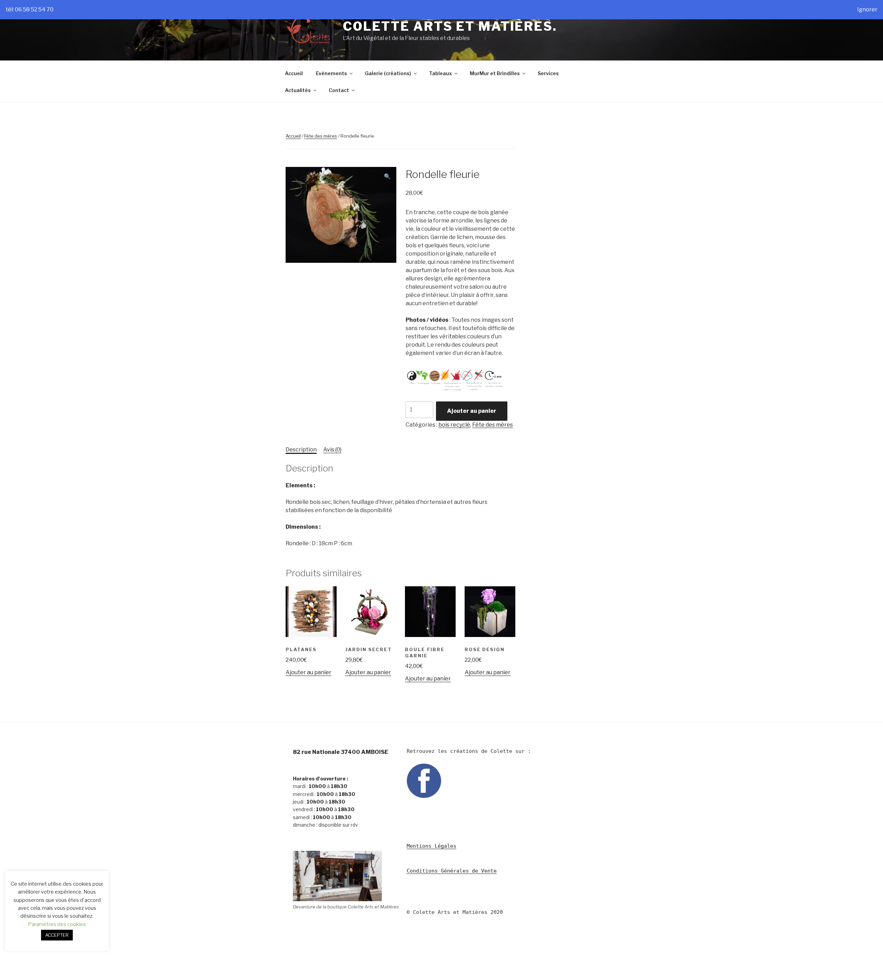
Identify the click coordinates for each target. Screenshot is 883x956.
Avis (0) (332, 449)
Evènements (331, 73)
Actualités (298, 90)
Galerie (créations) (388, 73)
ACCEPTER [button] (57, 935)
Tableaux (440, 73)
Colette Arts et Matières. (450, 26)
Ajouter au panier (471, 411)
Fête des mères (320, 136)
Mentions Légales (431, 846)
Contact (339, 90)
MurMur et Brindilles (495, 73)
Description (301, 449)
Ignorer (867, 9)
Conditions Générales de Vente (452, 871)
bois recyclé (454, 424)
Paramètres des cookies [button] (57, 924)
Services (548, 73)
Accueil (294, 73)
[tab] (301, 450)
